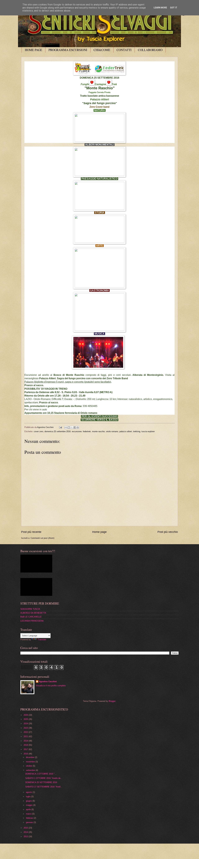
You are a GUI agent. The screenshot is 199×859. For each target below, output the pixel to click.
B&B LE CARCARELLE (31, 617)
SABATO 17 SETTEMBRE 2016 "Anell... (43, 787)
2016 (26, 754)
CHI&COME (102, 50)
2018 (26, 745)
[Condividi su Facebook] (74, 427)
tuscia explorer (148, 431)
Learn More (160, 7)
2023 (26, 728)
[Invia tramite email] (65, 427)
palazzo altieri (125, 431)
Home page (99, 531)
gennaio (30, 822)
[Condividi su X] (71, 427)
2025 (26, 719)
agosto (29, 792)
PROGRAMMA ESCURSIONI (68, 50)
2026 (26, 715)
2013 (26, 836)
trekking (136, 431)
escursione (77, 431)
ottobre (29, 766)
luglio (28, 796)
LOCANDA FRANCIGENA (32, 621)
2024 (26, 723)
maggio (29, 805)
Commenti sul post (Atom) (42, 538)
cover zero (38, 431)
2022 (26, 732)
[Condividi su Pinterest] (77, 427)
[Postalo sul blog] (68, 427)
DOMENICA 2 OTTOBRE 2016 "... (40, 774)
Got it (173, 7)
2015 (26, 828)
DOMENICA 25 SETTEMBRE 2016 (41, 782)
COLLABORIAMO (150, 50)
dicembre (30, 757)
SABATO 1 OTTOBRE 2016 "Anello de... (43, 778)
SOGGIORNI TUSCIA (30, 609)
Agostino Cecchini (48, 681)
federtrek (87, 431)
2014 (26, 832)
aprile (28, 809)
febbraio (30, 818)
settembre (31, 770)
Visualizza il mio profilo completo (51, 685)
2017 (26, 749)
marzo (29, 814)
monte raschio (98, 431)
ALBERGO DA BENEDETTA (33, 613)
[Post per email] (60, 427)
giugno (29, 801)
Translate (42, 639)
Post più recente (31, 531)
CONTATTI (124, 50)
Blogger (112, 701)
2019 (26, 741)
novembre (30, 761)
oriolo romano (112, 431)
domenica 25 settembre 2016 (57, 431)
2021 (26, 736)
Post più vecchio (167, 531)
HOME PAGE (33, 50)
